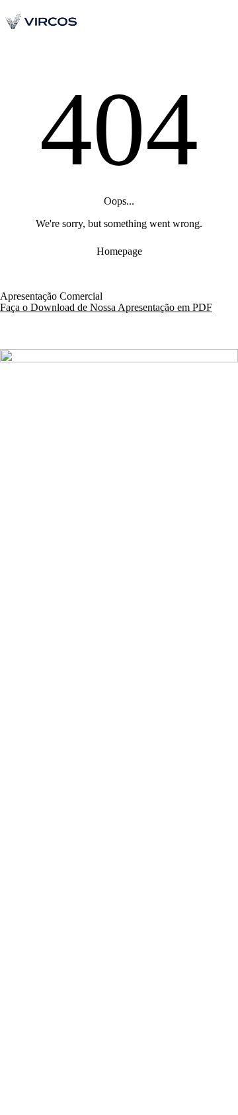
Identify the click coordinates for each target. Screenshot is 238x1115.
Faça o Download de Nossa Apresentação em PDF (106, 307)
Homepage (119, 251)
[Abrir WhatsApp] (199, 1082)
